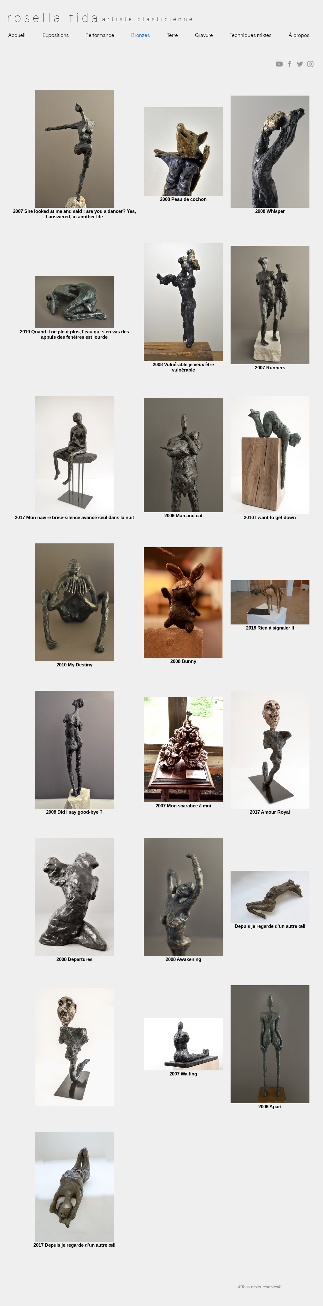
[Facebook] (289, 64)
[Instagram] (310, 64)
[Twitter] (300, 64)
